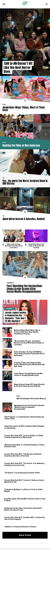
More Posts (25, 535)
